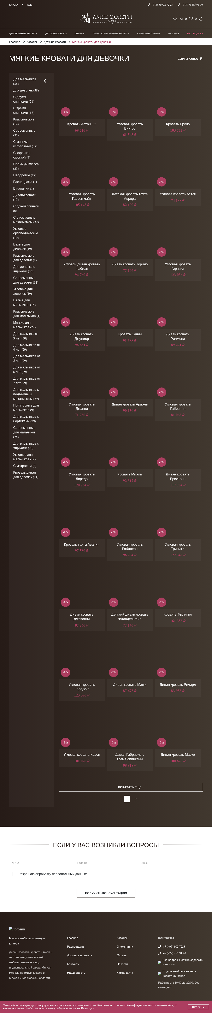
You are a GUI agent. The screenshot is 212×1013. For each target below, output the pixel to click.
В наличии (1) (23, 188)
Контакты (73, 964)
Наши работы (76, 973)
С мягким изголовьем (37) (25, 143)
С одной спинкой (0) (26, 208)
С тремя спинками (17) (23, 110)
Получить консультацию (106, 893)
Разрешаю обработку (52, 874)
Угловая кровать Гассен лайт (82, 196)
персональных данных (69, 874)
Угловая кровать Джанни (82, 406)
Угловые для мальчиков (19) (24, 456)
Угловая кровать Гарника (178, 266)
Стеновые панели (148, 33)
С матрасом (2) (24, 465)
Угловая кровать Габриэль (178, 406)
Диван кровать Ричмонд (177, 336)
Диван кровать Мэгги (130, 684)
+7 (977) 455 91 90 (192, 4)
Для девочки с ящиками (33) (24, 268)
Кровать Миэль (129, 474)
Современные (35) (24, 132)
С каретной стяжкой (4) (21, 154)
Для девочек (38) (26, 90)
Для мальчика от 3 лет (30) (26, 335)
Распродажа (195, 33)
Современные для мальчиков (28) (24, 432)
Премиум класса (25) (26, 166)
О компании (125, 946)
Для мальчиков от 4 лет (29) (26, 347)
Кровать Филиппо (178, 614)
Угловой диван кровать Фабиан (81, 266)
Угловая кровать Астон (178, 193)
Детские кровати (56, 33)
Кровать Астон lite (81, 124)
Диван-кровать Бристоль (178, 476)
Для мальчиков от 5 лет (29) (26, 358)
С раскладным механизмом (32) (26, 219)
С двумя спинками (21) (23, 99)
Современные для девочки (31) (25, 280)
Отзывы (122, 955)
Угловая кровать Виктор (130, 126)
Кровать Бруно (178, 124)
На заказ (173, 33)
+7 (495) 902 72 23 (162, 4)
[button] (45, 81)
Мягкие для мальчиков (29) (24, 324)
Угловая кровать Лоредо (82, 476)
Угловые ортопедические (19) (25, 233)
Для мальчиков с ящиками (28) (26, 445)
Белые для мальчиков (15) (24, 302)
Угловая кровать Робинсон (130, 546)
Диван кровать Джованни (81, 616)
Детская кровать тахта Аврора (130, 196)
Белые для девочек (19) (22, 246)
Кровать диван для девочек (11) (25, 474)
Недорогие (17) (24, 175)
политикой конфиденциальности (136, 1005)
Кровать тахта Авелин (81, 544)
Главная (72, 938)
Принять (198, 1006)
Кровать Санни (130, 334)
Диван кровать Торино (130, 264)
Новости (122, 964)
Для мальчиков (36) (24, 81)
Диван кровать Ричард (178, 684)
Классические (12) (23, 121)
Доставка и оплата (79, 955)
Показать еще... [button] (131, 787)
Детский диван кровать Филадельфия (129, 616)
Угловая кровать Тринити (178, 546)
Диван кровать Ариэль (130, 404)
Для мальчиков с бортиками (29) (26, 418)
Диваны (79, 33)
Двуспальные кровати (23, 33)
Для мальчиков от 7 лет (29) (26, 380)
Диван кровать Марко (178, 754)
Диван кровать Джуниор (81, 336)
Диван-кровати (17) (24, 197)
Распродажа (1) (25, 181)
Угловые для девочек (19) (23, 291)
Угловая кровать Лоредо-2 (82, 686)
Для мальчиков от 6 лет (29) (26, 369)
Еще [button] (29, 4)
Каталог (122, 938)
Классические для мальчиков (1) (26, 313)
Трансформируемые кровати (111, 33)
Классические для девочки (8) (25, 257)
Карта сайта (125, 973)
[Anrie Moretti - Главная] (106, 18)
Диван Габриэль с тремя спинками (129, 756)
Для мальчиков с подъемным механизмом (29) (26, 394)
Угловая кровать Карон (82, 754)
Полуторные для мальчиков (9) (26, 407)
